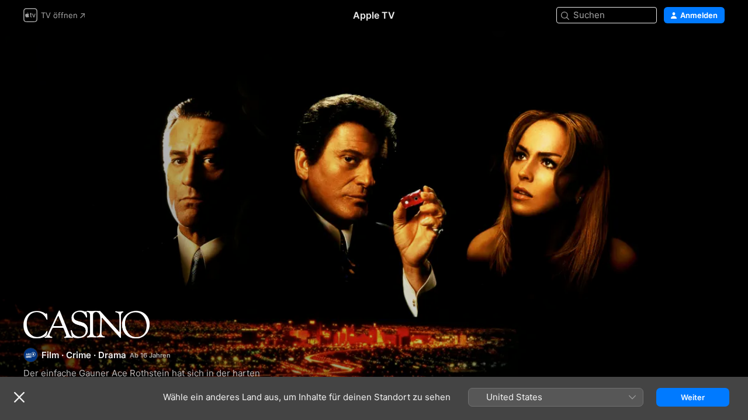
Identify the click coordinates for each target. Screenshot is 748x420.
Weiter (693, 397)
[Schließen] (19, 397)
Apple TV (374, 15)
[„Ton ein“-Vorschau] (716, 53)
